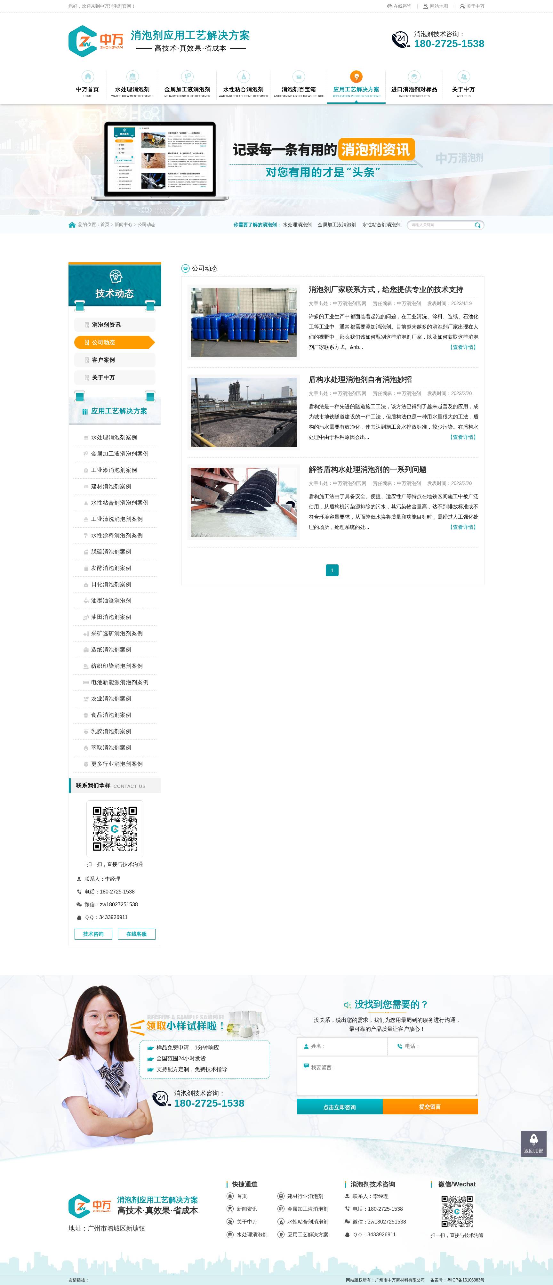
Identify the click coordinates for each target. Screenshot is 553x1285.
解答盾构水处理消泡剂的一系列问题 (368, 469)
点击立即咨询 (339, 1107)
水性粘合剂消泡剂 (381, 224)
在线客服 (136, 934)
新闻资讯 (247, 1209)
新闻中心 (123, 224)
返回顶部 (533, 1150)
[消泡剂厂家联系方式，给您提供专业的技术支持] (244, 322)
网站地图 (439, 6)
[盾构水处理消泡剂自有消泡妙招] (244, 412)
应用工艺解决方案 (307, 1234)
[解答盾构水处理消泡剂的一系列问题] (244, 502)
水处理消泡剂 (297, 224)
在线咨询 (403, 6)
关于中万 (476, 6)
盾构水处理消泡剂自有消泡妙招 (360, 379)
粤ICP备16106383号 (466, 1280)
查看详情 (463, 347)
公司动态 (147, 224)
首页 (104, 224)
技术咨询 (93, 934)
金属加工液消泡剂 (337, 224)
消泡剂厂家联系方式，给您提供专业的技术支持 (386, 289)
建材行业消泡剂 (305, 1196)
